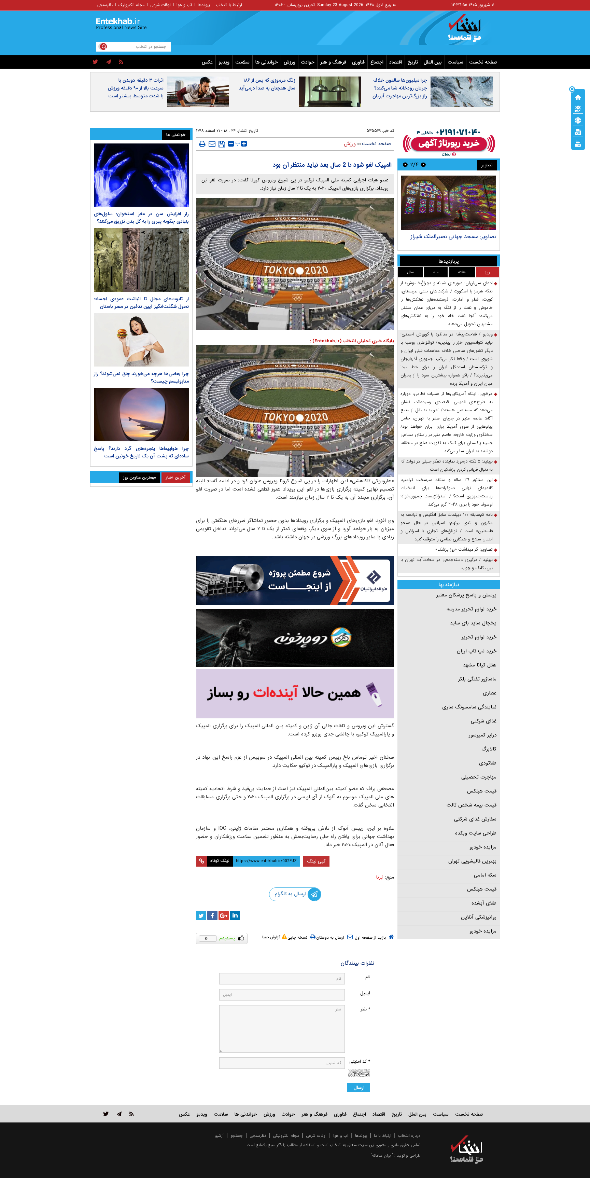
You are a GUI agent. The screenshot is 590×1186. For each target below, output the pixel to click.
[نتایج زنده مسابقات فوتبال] (578, 143)
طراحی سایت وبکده (475, 833)
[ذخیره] (222, 144)
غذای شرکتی (483, 721)
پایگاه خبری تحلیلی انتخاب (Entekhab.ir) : (352, 341)
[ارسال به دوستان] (212, 143)
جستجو (236, 1135)
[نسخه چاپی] (202, 143)
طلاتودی (487, 763)
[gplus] (224, 915)
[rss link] (131, 1113)
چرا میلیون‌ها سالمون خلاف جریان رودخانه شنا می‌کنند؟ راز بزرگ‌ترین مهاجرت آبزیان (400, 88)
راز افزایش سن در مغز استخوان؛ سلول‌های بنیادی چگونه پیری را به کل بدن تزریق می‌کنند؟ (141, 217)
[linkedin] (235, 915)
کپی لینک (316, 861)
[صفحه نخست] (578, 97)
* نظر (365, 1009)
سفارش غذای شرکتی (475, 819)
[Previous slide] (423, 164)
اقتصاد (395, 62)
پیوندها (204, 5)
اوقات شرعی (160, 5)
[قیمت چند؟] (578, 108)
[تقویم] (578, 131)
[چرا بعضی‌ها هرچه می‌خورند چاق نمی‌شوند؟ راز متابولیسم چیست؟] (141, 340)
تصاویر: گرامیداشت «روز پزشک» (464, 549)
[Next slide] (405, 164)
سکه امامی (485, 875)
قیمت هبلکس (481, 791)
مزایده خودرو (482, 847)
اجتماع (376, 62)
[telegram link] (119, 1113)
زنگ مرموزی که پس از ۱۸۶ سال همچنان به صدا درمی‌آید (267, 84)
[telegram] (108, 62)
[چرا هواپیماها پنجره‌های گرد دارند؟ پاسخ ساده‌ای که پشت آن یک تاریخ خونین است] (141, 414)
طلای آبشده (484, 903)
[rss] (121, 62)
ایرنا (379, 877)
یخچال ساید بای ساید (473, 623)
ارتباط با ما (382, 1135)
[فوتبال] (578, 120)
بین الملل (433, 62)
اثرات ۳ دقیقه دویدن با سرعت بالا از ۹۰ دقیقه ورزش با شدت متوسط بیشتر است (136, 88)
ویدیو (224, 62)
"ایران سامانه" (381, 1155)
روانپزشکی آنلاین (478, 917)
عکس (207, 62)
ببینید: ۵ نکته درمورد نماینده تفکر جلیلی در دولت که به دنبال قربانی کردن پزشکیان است (447, 465)
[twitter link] (106, 1113)
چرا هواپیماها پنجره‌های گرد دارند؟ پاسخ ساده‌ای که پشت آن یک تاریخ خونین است (141, 452)
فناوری (358, 62)
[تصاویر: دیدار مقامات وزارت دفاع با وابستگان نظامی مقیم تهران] (448, 203)
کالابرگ (488, 749)
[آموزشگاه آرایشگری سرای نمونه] (295, 693)
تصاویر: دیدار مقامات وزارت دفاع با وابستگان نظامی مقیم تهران (457, 240)
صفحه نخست (483, 62)
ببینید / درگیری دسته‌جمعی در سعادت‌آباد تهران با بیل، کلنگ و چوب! (447, 563)
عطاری (489, 693)
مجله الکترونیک (131, 5)
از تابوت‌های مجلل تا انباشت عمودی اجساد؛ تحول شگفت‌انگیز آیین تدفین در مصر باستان (141, 302)
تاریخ (413, 62)
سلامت (242, 62)
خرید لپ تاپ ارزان (476, 651)
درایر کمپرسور (482, 735)
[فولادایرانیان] (295, 580)
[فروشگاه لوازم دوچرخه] (295, 638)
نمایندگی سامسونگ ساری (469, 707)
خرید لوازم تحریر (479, 637)
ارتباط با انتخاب (229, 5)
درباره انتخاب (409, 1135)
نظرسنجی (105, 5)
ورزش (289, 62)
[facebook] (212, 915)
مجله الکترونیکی (286, 1135)
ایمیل (365, 993)
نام (367, 977)
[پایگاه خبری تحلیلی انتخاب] (470, 31)
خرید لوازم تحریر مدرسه (471, 609)
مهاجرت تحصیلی (478, 777)
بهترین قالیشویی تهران (472, 861)
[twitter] (95, 62)
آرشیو (219, 1135)
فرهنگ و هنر (333, 62)
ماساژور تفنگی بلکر (477, 679)
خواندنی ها (266, 62)
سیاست (455, 62)
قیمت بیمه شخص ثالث (471, 805)
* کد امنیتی (359, 1061)
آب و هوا (184, 5)
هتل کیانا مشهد (479, 665)
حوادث (307, 62)
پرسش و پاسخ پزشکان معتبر (466, 595)
